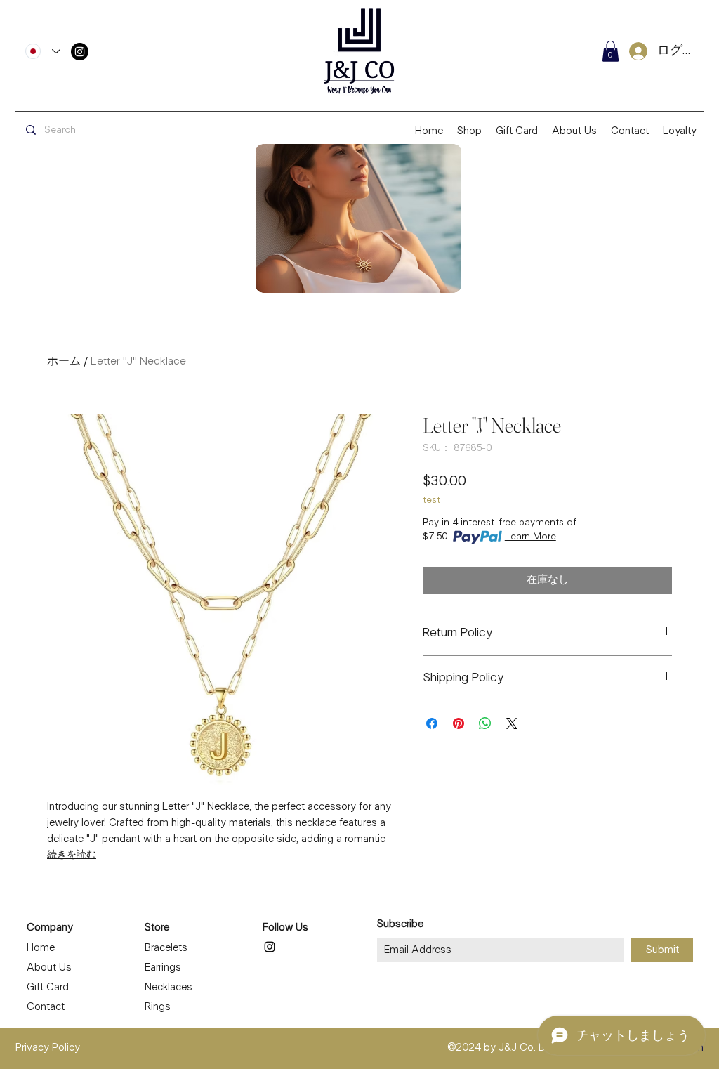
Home (41, 948)
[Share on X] (511, 723)
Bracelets (166, 948)
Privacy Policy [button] (47, 1048)
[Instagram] (79, 51)
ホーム (64, 362)
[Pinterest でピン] (458, 723)
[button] (610, 51)
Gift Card (48, 987)
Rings (158, 1007)
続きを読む (71, 855)
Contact (46, 1007)
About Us (49, 968)
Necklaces (168, 987)
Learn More (530, 537)
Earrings (163, 968)
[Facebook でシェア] (431, 723)
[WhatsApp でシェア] (485, 723)
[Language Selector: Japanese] (42, 51)
